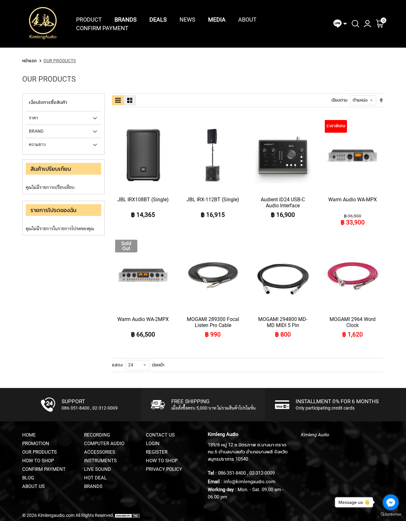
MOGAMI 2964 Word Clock (353, 322)
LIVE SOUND (97, 469)
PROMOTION (35, 443)
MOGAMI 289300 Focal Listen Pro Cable (213, 322)
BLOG (28, 478)
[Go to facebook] (391, 502)
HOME (29, 435)
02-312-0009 (105, 408)
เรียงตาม (339, 100)
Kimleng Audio (315, 434)
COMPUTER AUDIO (104, 443)
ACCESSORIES (99, 452)
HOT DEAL (95, 478)
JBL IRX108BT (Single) (143, 200)
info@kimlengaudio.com (249, 481)
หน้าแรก (29, 60)
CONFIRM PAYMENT (44, 469)
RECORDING (97, 435)
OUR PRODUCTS (39, 452)
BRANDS (93, 486)
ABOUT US (33, 486)
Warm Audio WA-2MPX (143, 319)
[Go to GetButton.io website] (391, 514)
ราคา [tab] (33, 117)
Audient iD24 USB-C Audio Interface (283, 203)
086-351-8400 (75, 408)
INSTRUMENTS (100, 461)
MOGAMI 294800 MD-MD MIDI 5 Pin (282, 322)
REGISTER (156, 452)
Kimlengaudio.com (56, 515)
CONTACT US (160, 435)
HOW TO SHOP (38, 461)
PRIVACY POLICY (164, 469)
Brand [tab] (36, 131)
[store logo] (42, 23)
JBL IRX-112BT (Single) (213, 200)
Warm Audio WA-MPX (352, 200)
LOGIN (153, 443)
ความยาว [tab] (37, 144)
